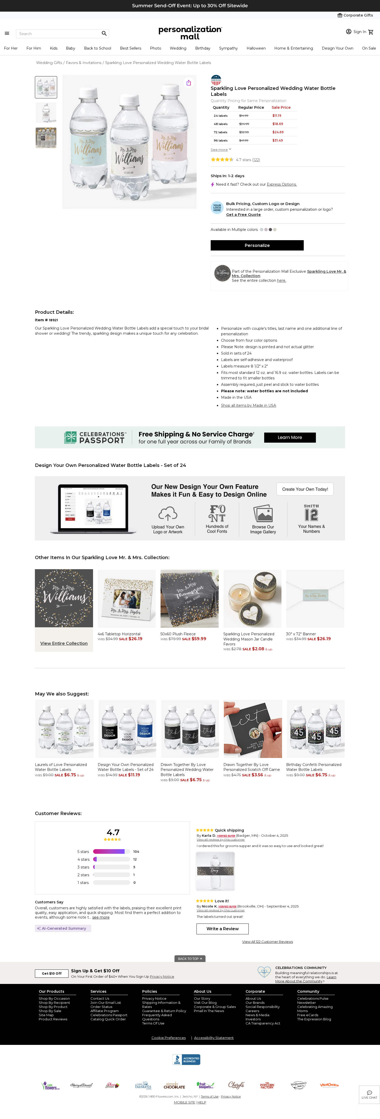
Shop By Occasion (54, 998)
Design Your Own (337, 48)
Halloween (256, 48)
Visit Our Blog (205, 1002)
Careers (252, 1011)
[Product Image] (129, 142)
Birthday (202, 48)
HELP (201, 1102)
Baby (70, 48)
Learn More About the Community (305, 979)
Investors (253, 1019)
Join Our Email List (105, 1002)
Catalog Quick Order (108, 1019)
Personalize (257, 245)
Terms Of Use (153, 1023)
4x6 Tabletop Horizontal (119, 634)
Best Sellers (130, 48)
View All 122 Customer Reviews (267, 942)
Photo (155, 48)
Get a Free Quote (243, 214)
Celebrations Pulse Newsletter (313, 1000)
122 (256, 160)
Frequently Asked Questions (157, 1017)
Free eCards (307, 1015)
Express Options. (282, 184)
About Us (253, 998)
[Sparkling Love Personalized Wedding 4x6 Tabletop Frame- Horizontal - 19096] (127, 629)
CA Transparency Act (263, 1023)
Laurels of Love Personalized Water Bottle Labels (61, 767)
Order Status (101, 1007)
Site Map (46, 1015)
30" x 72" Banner (301, 634)
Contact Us (99, 998)
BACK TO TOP (188, 959)
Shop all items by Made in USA (248, 405)
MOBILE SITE (184, 1102)
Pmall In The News (209, 1011)
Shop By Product (53, 1007)
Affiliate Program (104, 1011)
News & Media (257, 1015)
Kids (53, 48)
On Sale (369, 48)
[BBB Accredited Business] (186, 1064)
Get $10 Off (52, 973)
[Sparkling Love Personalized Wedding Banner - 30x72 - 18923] (315, 629)
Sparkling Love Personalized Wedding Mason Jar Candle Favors (248, 639)
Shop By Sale (50, 1011)
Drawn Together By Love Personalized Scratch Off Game (251, 767)
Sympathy (228, 48)
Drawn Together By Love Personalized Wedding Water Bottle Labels (187, 769)
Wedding (178, 48)
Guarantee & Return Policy (164, 1011)
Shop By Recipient (54, 1002)
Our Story (202, 998)
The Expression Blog (314, 1019)
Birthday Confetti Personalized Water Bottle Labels (313, 767)
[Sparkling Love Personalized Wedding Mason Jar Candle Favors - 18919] (252, 629)
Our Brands (255, 1002)
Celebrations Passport (108, 1015)
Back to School (97, 48)
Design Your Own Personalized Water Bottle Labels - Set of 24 (126, 767)
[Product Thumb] (46, 87)
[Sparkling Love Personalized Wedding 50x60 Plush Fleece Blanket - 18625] (190, 629)
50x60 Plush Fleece (178, 634)
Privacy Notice (162, 976)
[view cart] (371, 31)
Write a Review (223, 928)
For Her (11, 48)
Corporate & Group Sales (215, 1007)
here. (281, 280)
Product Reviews (53, 1019)
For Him (33, 48)
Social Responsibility (263, 1007)
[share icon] (188, 82)
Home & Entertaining (293, 48)
